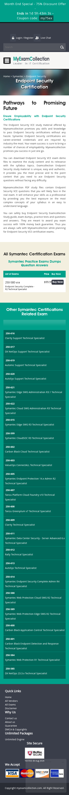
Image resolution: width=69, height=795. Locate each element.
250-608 (10, 506)
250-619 (10, 360)
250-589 (10, 609)
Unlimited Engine (14, 739)
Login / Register (24, 37)
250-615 (10, 419)
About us (10, 722)
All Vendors (11, 700)
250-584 (10, 655)
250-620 (10, 373)
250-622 (10, 403)
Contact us (11, 718)
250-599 (10, 433)
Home (6, 76)
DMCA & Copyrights (16, 729)
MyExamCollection (31, 60)
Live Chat (46, 37)
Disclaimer (11, 708)
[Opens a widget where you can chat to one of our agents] (46, 776)
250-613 (10, 563)
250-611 (10, 533)
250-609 (10, 520)
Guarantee (11, 725)
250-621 (10, 387)
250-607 (10, 490)
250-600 (10, 625)
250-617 (10, 346)
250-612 (10, 549)
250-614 (10, 576)
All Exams (10, 704)
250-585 (10, 668)
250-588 (10, 593)
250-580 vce (12, 282)
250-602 (10, 446)
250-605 (10, 473)
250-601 (10, 638)
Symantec (18, 76)
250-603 (10, 460)
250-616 (10, 333)
